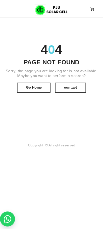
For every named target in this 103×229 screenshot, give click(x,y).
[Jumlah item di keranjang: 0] (92, 9)
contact (70, 87)
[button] (7, 218)
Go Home (34, 87)
